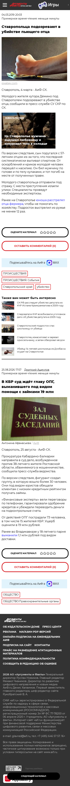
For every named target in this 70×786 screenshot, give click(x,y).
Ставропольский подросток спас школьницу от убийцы (36, 327)
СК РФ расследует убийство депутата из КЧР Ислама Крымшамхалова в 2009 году (40, 304)
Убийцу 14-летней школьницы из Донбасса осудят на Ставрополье (41, 350)
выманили (9, 535)
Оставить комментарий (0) (35, 246)
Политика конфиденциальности (29, 658)
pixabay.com (9, 83)
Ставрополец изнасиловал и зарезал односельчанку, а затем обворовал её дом (41, 338)
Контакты (42, 645)
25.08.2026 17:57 (11, 369)
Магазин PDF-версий (35, 631)
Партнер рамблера (33, 768)
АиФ (36, 443)
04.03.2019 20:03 (12, 14)
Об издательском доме (21, 626)
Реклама (9, 631)
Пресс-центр (51, 626)
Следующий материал (33, 776)
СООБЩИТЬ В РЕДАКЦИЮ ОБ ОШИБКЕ (30, 663)
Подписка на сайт (17, 645)
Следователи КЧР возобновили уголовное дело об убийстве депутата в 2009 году (41, 315)
